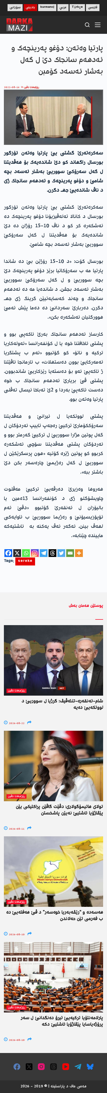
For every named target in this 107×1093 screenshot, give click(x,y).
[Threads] (52, 553)
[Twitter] (61, 553)
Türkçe (77, 7)
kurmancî (47, 7)
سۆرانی (15, 7)
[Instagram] (35, 553)
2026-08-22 (16, 723)
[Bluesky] (90, 1066)
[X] (17, 553)
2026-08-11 (16, 829)
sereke (25, 561)
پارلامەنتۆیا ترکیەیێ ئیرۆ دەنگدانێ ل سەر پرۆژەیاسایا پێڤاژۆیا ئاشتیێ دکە (62, 1021)
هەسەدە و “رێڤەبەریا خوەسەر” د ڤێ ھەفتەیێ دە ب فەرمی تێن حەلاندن (54, 915)
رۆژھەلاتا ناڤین (31, 87)
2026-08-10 (16, 935)
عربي (62, 7)
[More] (79, 553)
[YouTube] (65, 1066)
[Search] (87, 24)
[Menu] (98, 25)
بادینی (30, 7)
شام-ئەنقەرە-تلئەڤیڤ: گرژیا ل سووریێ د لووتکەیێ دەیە (62, 704)
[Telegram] (44, 553)
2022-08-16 (11, 87)
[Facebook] (8, 553)
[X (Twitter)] (29, 1066)
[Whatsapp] (26, 553)
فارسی (92, 7)
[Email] (70, 553)
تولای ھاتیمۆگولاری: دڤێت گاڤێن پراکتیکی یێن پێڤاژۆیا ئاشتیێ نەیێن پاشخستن (59, 810)
